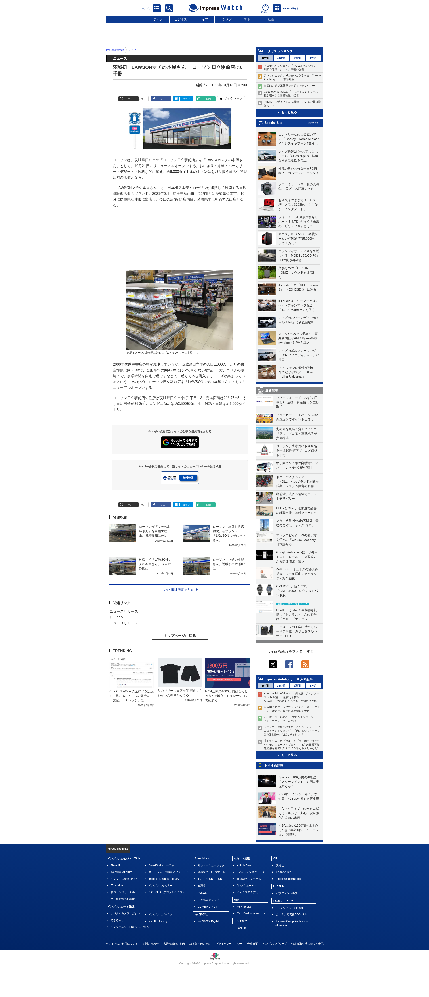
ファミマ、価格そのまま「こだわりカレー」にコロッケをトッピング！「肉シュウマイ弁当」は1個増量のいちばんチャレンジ (292, 730)
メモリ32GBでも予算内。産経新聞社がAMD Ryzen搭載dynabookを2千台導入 (298, 338)
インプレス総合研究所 (124, 878)
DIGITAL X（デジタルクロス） (167, 892)
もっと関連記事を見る (177, 589)
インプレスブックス (161, 914)
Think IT (115, 865)
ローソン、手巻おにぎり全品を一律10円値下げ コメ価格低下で (296, 450)
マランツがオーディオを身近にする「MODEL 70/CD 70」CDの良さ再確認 (298, 255)
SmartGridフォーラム (161, 865)
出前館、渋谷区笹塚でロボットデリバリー (289, 85)
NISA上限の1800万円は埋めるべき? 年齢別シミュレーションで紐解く (298, 830)
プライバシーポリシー (229, 943)
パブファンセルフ (286, 893)
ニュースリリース (123, 611)
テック (158, 19)
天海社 (280, 865)
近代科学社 (201, 914)
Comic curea (283, 872)
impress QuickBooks (288, 878)
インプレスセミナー (161, 885)
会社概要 (252, 943)
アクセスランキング (279, 51)
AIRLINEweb (244, 865)
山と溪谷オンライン (210, 900)
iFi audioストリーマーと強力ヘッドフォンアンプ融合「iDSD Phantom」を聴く (298, 305)
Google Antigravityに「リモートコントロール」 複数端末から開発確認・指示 (297, 557)
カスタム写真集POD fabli (292, 914)
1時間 (265, 57)
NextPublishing (158, 921)
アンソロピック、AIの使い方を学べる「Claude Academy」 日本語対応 (299, 540)
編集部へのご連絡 (200, 943)
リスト (144, 99)
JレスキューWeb (247, 885)
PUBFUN (278, 886)
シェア (164, 99)
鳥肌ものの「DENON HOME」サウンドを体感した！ (297, 272)
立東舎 (202, 885)
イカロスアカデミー (249, 892)
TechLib (241, 928)
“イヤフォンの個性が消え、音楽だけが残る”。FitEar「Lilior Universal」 (297, 372)
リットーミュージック (211, 865)
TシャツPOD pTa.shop (290, 907)
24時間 (281, 57)
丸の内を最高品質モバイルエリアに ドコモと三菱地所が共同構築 (296, 433)
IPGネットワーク (283, 901)
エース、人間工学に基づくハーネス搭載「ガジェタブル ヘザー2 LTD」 (297, 631)
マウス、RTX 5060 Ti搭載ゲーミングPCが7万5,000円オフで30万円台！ (298, 238)
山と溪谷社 (201, 893)
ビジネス (181, 19)
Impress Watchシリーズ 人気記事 (289, 679)
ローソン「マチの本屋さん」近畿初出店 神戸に (229, 564)
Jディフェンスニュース (251, 872)
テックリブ (240, 921)
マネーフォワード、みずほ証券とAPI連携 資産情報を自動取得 (297, 402)
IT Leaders (117, 885)
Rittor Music (202, 858)
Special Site (273, 122)
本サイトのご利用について (122, 943)
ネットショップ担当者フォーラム (169, 872)
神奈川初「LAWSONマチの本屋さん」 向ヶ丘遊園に (155, 564)
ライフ (203, 19)
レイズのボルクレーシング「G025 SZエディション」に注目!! (298, 355)
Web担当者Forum (121, 872)
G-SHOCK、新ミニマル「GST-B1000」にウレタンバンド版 (297, 590)
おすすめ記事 (274, 765)
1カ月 (313, 57)
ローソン (116, 617)
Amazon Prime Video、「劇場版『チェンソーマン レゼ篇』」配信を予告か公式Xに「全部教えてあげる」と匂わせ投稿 (291, 697)
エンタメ (226, 19)
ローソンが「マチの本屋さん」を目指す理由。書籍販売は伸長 (154, 531)
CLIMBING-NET (207, 906)
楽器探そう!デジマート (211, 872)
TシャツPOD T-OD (210, 878)
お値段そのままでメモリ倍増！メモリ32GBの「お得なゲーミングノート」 (298, 204)
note (208, 99)
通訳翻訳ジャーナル (249, 878)
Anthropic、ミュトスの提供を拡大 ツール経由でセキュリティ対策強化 (297, 574)
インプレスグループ (275, 943)
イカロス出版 (242, 858)
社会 (271, 19)
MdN (237, 899)
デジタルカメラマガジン (125, 913)
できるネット (119, 920)
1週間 (297, 57)
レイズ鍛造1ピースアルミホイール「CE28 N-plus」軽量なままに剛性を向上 (298, 156)
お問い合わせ (151, 943)
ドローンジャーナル (123, 892)
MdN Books (244, 906)
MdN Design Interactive (251, 913)
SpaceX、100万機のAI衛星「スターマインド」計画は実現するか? (298, 781)
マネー (248, 19)
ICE (275, 858)
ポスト (131, 99)
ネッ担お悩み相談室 (123, 899)
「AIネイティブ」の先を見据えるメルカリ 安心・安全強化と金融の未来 (298, 813)
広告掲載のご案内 (174, 943)
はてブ (186, 99)
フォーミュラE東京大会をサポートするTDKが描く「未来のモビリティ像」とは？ (298, 221)
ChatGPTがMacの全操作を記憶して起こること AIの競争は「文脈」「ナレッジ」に (296, 614)
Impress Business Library (164, 878)
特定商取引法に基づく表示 (307, 943)
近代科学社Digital (208, 921)
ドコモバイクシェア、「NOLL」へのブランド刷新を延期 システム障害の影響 (297, 481)
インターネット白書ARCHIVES (130, 926)
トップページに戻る (180, 635)
